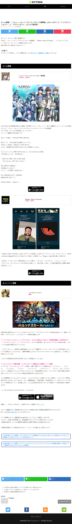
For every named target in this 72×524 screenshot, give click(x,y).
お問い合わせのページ (14, 412)
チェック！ (41, 404)
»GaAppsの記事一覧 (64, 501)
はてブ (44, 32)
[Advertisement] (36, 15)
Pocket (62, 32)
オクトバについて (36, 516)
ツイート (9, 32)
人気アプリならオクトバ (33, 520)
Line (27, 32)
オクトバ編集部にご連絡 (41, 53)
